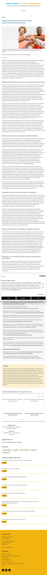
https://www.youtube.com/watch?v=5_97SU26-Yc (31, 358)
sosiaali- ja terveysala (25, 450)
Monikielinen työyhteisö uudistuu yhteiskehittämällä (14, 477)
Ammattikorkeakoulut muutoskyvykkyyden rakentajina (14, 485)
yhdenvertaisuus (6, 452)
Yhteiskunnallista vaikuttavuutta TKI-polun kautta (13, 519)
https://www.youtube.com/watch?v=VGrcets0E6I (14, 304)
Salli (38, 298)
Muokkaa (23, 298)
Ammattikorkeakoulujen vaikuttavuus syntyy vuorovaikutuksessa (17, 460)
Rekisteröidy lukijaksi (7, 554)
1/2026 (3, 565)
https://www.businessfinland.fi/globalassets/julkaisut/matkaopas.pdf (27, 345)
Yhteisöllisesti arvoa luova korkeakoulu (11, 468)
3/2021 (3, 17)
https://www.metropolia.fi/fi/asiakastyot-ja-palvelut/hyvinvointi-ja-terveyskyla (20, 308)
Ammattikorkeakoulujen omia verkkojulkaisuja (12, 563)
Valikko (24, 10)
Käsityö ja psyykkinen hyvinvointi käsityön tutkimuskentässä (34, 414)
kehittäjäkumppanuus (7, 450)
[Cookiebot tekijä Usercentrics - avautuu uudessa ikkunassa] (40, 276)
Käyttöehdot (5, 558)
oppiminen (16, 450)
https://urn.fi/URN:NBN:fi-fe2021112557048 (12, 442)
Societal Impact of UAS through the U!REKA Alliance (13, 493)
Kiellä (8, 298)
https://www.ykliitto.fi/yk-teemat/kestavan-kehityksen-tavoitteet (17, 321)
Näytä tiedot (40, 294)
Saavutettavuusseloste (7, 561)
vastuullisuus (34, 450)
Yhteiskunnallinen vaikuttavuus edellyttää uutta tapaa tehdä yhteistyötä (18, 511)
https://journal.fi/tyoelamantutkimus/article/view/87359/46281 (29, 312)
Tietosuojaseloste (6, 559)
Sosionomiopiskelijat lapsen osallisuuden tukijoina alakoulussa (12, 414)
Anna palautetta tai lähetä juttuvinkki (10, 556)
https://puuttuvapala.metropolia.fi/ (34, 246)
